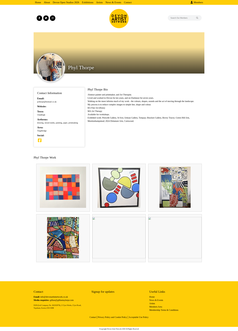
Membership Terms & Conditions (163, 310)
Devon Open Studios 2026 (66, 2)
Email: (40, 98)
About (47, 2)
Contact (128, 2)
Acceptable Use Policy (138, 317)
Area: (40, 127)
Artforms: (42, 119)
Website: (41, 106)
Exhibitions (87, 2)
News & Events (113, 2)
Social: (40, 135)
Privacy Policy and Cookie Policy (112, 317)
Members (198, 2)
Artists (99, 2)
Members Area (155, 307)
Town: (40, 111)
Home (38, 2)
